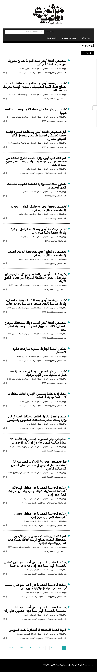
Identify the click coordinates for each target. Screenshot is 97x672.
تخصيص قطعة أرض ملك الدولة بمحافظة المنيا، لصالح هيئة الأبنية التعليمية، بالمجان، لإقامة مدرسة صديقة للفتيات (35, 87)
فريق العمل (72, 665)
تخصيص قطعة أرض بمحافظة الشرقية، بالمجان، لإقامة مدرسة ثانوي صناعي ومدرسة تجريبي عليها (36, 302)
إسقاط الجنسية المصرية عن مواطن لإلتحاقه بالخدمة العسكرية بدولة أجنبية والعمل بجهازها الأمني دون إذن (37, 491)
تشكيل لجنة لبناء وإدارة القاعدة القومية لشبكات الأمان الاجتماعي (37, 186)
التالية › (20, 648)
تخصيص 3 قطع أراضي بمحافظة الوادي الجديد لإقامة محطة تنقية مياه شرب (37, 253)
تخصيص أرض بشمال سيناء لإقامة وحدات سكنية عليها (36, 111)
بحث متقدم (50, 31)
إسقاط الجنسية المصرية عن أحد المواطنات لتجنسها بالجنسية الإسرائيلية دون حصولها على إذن (35, 609)
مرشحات (85, 53)
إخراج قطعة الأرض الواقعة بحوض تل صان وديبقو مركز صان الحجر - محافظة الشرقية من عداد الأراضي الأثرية (35, 277)
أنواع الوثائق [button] (85, 38)
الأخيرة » (12, 648)
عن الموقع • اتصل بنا (85, 665)
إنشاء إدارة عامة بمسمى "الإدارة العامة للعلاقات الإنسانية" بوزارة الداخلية (37, 396)
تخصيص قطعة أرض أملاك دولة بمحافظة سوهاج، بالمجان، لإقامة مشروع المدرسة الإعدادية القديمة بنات (35, 326)
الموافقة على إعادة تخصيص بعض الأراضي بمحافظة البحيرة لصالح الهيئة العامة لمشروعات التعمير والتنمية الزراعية (37, 539)
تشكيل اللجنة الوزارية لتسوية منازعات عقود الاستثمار (40, 350)
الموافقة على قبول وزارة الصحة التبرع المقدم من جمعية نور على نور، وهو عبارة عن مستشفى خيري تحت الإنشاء (36, 161)
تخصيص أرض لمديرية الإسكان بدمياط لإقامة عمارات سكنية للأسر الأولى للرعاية (38, 373)
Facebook (6, 73)
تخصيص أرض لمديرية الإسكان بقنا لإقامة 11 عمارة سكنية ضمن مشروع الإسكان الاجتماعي (38, 441)
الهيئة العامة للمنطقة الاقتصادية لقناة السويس (38, 630)
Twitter (4, 73)
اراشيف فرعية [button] (51, 38)
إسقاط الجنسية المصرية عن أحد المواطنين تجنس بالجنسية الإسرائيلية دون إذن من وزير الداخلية (35, 564)
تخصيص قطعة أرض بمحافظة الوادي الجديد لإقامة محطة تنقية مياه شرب (38, 208)
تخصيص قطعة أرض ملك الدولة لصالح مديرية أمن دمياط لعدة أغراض (37, 62)
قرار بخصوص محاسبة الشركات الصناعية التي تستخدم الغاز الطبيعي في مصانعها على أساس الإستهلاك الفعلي (39, 465)
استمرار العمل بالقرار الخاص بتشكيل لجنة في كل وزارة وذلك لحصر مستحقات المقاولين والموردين (37, 418)
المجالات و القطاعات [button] (69, 38)
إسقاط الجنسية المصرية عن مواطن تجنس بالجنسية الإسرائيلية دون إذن (40, 515)
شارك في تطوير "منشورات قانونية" (55, 665)
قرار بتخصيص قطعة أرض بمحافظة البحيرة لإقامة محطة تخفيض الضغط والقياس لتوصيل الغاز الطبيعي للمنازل (36, 135)
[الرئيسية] (48, 14)
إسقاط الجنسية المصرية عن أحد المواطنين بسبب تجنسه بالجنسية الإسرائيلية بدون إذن (36, 586)
